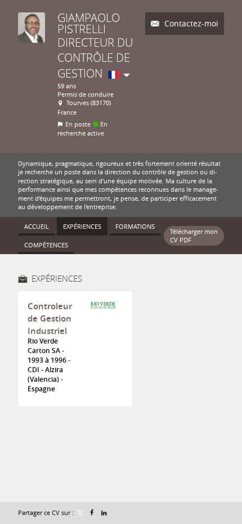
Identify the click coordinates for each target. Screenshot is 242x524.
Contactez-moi (190, 23)
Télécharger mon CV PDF (194, 235)
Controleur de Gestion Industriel (50, 318)
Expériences (57, 278)
